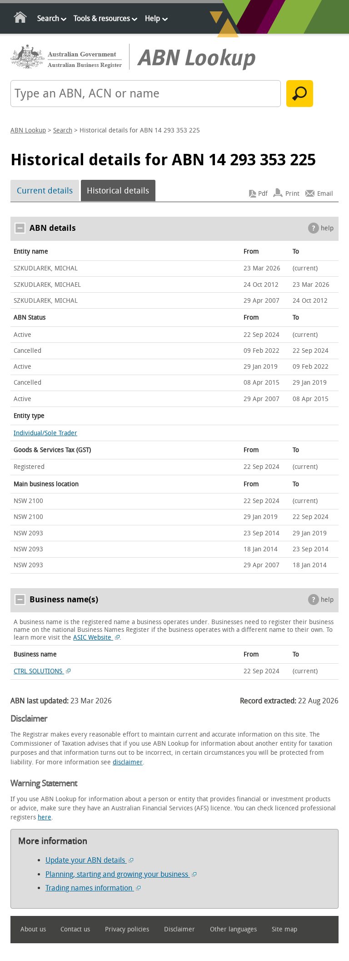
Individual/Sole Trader (45, 433)
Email (325, 194)
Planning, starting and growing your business (117, 874)
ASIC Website (93, 637)
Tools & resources (102, 18)
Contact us (75, 929)
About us (33, 929)
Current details (45, 191)
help (327, 228)
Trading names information (89, 888)
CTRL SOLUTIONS (39, 671)
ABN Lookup (28, 130)
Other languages (233, 929)
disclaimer (128, 762)
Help (152, 18)
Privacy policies (127, 929)
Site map (284, 929)
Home (20, 19)
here (44, 817)
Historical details (118, 191)
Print (292, 194)
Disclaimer (179, 929)
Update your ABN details (86, 860)
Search (48, 18)
